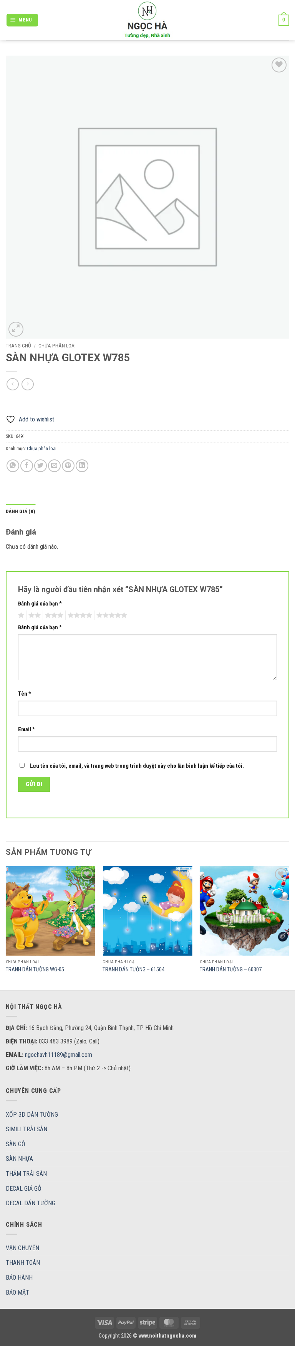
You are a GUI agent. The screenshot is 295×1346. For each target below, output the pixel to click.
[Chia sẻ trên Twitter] (40, 465)
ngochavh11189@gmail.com (58, 1054)
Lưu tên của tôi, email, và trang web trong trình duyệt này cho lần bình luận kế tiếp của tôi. (137, 766)
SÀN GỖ (15, 1144)
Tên (24, 694)
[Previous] (6, 927)
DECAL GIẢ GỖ (23, 1188)
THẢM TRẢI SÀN (26, 1173)
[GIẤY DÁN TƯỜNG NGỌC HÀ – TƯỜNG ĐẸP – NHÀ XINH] (147, 20)
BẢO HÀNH (19, 1277)
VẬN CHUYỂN (22, 1248)
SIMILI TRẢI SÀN (26, 1129)
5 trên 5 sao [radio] (110, 615)
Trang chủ (18, 345)
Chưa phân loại (57, 345)
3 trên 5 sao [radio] (53, 615)
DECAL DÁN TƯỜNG (30, 1203)
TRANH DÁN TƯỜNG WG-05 (35, 969)
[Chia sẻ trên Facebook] (26, 465)
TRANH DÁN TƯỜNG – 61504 (133, 969)
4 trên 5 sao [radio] (78, 615)
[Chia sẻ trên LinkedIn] (82, 465)
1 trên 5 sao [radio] (20, 615)
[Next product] (12, 384)
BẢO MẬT (17, 1292)
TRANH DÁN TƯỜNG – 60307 (231, 969)
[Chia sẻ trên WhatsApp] (13, 465)
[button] (22, 20)
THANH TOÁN (23, 1262)
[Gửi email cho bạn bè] (54, 465)
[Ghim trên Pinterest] (68, 465)
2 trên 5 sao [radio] (33, 615)
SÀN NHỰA (19, 1158)
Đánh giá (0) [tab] (20, 511)
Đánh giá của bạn (40, 604)
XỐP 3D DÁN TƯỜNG (32, 1114)
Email (26, 729)
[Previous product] (27, 384)
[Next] (289, 927)
